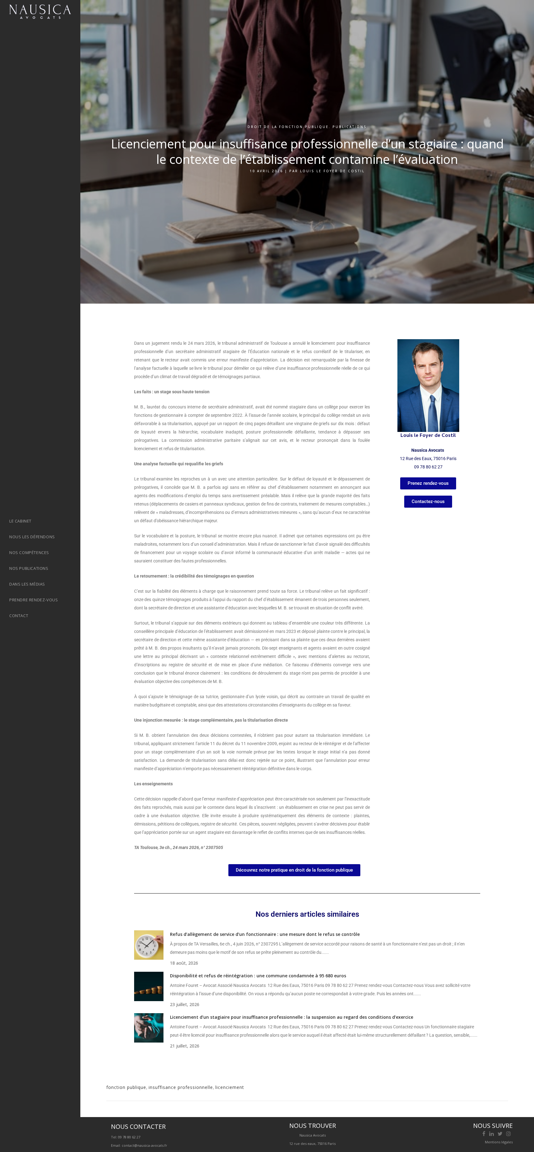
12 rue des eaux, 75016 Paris (312, 1143)
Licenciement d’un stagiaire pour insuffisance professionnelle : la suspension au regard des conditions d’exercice (291, 1017)
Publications (350, 127)
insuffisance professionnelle (181, 1087)
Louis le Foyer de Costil (332, 171)
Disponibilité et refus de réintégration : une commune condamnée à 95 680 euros (258, 976)
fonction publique (126, 1087)
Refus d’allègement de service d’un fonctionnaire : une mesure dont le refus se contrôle (265, 934)
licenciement (229, 1087)
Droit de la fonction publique (288, 127)
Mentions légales (499, 1142)
